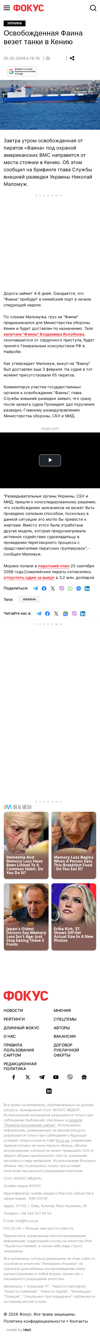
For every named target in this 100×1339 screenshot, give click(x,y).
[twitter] (27, 1077)
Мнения (62, 1010)
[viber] (70, 1077)
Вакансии (65, 1036)
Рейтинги (14, 1019)
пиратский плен (53, 565)
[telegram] (42, 1077)
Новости (13, 1010)
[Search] (93, 8)
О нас (10, 1036)
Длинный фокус (21, 1027)
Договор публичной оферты (66, 1050)
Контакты (79, 1321)
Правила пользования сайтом (19, 1050)
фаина (30, 599)
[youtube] (56, 1077)
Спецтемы (65, 1019)
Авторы (62, 1027)
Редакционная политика (20, 1066)
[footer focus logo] (26, 996)
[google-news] (84, 1077)
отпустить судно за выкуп (29, 577)
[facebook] (13, 1077)
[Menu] (7, 8)
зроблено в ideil (19, 1330)
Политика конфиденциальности (34, 1321)
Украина (14, 23)
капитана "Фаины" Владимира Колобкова (44, 334)
